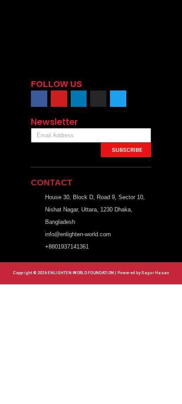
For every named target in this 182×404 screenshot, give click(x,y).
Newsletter (54, 122)
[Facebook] (39, 99)
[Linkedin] (79, 99)
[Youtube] (59, 99)
